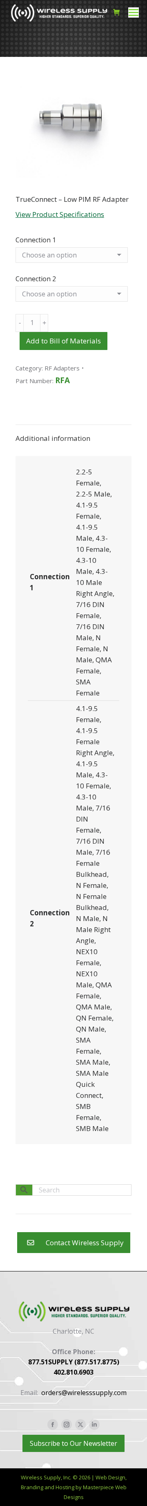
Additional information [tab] (53, 438)
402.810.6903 (73, 1372)
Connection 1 (36, 239)
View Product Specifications (60, 214)
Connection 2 (36, 278)
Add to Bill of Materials (63, 340)
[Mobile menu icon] (133, 12)
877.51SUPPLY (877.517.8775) (73, 1361)
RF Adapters (62, 368)
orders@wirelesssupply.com (84, 1392)
